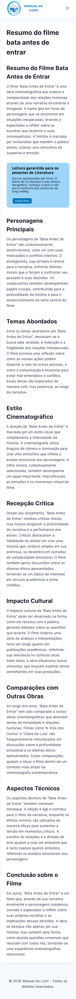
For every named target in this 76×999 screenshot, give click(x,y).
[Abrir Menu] (67, 8)
